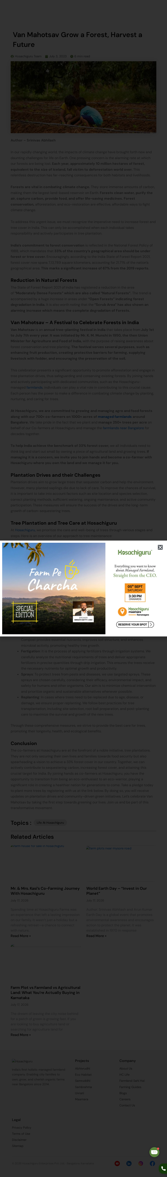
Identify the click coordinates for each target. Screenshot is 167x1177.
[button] (160, 547)
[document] (83, 588)
